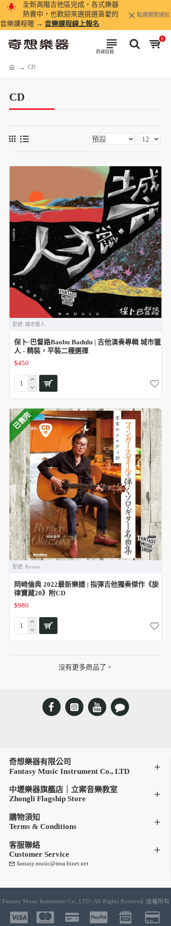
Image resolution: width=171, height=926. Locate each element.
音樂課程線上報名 (72, 23)
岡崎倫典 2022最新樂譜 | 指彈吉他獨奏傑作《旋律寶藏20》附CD (86, 589)
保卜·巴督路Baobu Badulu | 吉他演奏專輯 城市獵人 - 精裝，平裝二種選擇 (87, 346)
